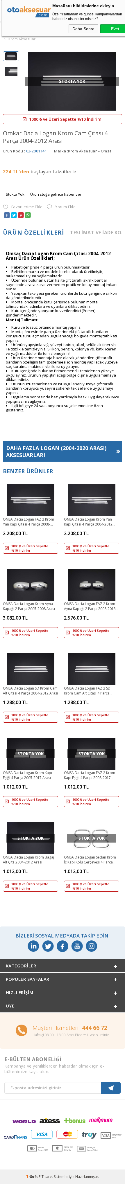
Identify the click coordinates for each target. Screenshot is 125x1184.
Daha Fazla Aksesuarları (56, 451)
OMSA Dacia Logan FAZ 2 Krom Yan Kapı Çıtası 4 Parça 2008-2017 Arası (28, 522)
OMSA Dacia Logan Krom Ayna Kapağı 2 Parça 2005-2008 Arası (29, 606)
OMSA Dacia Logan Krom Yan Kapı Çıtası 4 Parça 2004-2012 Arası (88, 522)
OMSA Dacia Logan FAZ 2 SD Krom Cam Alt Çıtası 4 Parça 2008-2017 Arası (87, 691)
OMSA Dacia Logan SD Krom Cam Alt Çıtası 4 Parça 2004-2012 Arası (30, 691)
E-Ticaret (46, 1176)
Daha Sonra (83, 28)
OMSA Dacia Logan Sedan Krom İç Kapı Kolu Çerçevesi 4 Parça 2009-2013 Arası (90, 860)
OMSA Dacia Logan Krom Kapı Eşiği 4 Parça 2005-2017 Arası (27, 775)
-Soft (32, 1176)
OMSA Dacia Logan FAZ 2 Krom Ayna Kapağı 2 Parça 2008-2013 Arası (90, 606)
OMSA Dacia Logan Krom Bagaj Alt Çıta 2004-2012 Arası (28, 860)
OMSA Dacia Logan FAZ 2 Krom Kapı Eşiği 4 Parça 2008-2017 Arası (89, 775)
